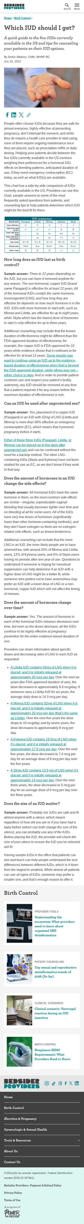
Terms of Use (12, 1200)
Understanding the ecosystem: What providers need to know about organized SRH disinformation (55, 926)
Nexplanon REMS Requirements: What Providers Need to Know (52, 1054)
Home (8, 18)
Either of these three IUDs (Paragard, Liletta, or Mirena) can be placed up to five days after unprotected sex (37, 445)
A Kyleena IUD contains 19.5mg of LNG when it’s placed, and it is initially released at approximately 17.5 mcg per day (43, 744)
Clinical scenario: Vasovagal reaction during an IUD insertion (55, 1013)
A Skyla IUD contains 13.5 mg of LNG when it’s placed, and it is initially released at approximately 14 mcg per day (44, 775)
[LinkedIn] (13, 115)
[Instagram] (47, 1083)
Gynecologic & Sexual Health (25, 1129)
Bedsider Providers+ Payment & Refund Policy (32, 1185)
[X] (20, 115)
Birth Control (22, 18)
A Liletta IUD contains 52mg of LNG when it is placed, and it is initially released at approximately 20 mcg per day (43, 672)
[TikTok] (53, 1084)
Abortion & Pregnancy (20, 1119)
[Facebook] (6, 115)
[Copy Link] (28, 115)
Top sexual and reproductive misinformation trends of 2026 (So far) (55, 971)
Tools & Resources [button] (17, 1140)
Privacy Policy (13, 1192)
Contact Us (12, 1162)
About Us (11, 1151)
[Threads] (60, 1083)
